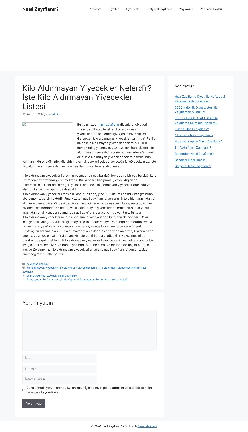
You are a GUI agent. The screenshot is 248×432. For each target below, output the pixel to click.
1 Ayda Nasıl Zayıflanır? (192, 129)
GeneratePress (147, 426)
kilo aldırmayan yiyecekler (42, 267)
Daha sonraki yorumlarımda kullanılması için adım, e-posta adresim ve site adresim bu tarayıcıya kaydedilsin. (89, 390)
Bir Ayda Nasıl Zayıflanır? (193, 147)
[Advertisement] (124, 45)
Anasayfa (95, 9)
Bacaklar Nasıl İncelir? (191, 160)
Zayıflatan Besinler (37, 263)
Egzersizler (133, 9)
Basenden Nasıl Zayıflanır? (194, 154)
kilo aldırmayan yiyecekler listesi (78, 267)
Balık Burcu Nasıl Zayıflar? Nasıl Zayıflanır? (52, 275)
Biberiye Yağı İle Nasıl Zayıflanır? (198, 141)
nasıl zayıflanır (108, 124)
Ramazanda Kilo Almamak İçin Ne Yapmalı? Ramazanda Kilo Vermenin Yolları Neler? (77, 279)
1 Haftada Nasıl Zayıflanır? (194, 135)
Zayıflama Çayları (211, 9)
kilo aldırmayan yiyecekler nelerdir (119, 267)
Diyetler (114, 9)
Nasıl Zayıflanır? (40, 9)
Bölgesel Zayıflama (160, 9)
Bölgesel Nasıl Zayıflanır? (193, 166)
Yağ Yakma (186, 9)
